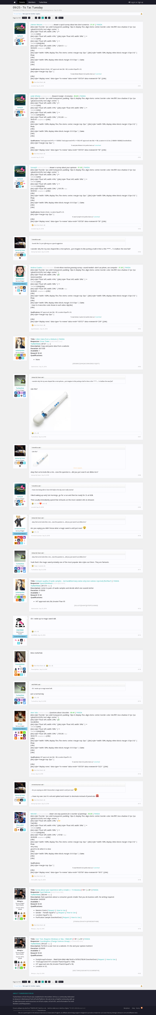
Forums (22, 2)
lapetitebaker (20, 279)
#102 (139, 157)
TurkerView (98, 74)
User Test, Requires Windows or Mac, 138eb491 (53, 939)
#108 (139, 475)
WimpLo (33, 929)
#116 (139, 774)
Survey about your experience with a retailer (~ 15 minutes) (58, 890)
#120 (139, 973)
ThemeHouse (41, 1010)
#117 (139, 803)
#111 (139, 569)
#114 (139, 669)
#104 (139, 252)
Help (133, 1008)
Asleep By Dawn (20, 250)
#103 (139, 229)
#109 (139, 507)
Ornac (20, 724)
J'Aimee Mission (36, 24)
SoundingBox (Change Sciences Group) (55, 941)
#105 (139, 329)
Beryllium (127, 1008)
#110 (139, 535)
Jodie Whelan (35, 96)
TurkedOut (20, 388)
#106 (139, 366)
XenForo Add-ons (53, 1008)
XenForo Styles (64, 1008)
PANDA (99, 24)
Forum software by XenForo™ (29, 1008)
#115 (139, 701)
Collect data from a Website (46, 339)
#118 (139, 880)
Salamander (20, 350)
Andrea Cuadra (36, 267)
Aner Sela (34, 712)
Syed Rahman (45, 892)
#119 (139, 929)
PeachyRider (20, 664)
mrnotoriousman (20, 528)
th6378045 (20, 630)
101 (56, 18)
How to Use (61, 910)
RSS (142, 1008)
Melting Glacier (49, 10)
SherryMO (20, 825)
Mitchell (33, 814)
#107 (139, 437)
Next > (61, 18)
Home (14, 2)
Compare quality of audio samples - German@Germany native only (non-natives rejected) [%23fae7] (73, 581)
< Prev (24, 18)
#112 (139, 608)
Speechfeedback (46, 583)
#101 (139, 86)
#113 (139, 635)
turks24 (20, 36)
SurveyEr (34, 167)
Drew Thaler (45, 341)
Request (51, 910)
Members (31, 2)
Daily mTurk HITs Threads (29, 10)
